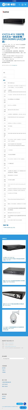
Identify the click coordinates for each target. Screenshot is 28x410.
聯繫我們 (3, 398)
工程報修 (3, 372)
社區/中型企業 (4, 384)
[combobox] (14, 358)
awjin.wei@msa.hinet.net (10, 346)
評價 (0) (8, 77)
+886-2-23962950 (9, 343)
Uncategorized (14, 65)
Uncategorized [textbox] (14, 358)
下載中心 (3, 370)
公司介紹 (3, 396)
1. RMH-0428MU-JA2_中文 (9, 227)
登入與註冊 (14, 0)
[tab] (8, 72)
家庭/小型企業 (4, 386)
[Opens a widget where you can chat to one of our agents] (23, 407)
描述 (8, 72)
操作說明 (3, 368)
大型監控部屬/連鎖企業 (6, 382)
